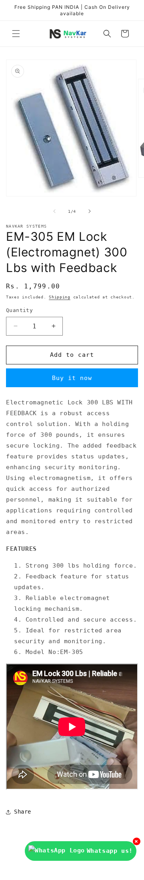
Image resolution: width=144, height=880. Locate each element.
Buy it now (72, 378)
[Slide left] (54, 211)
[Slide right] (89, 211)
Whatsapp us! (110, 850)
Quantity (19, 310)
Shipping (59, 297)
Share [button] (22, 811)
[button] (16, 33)
